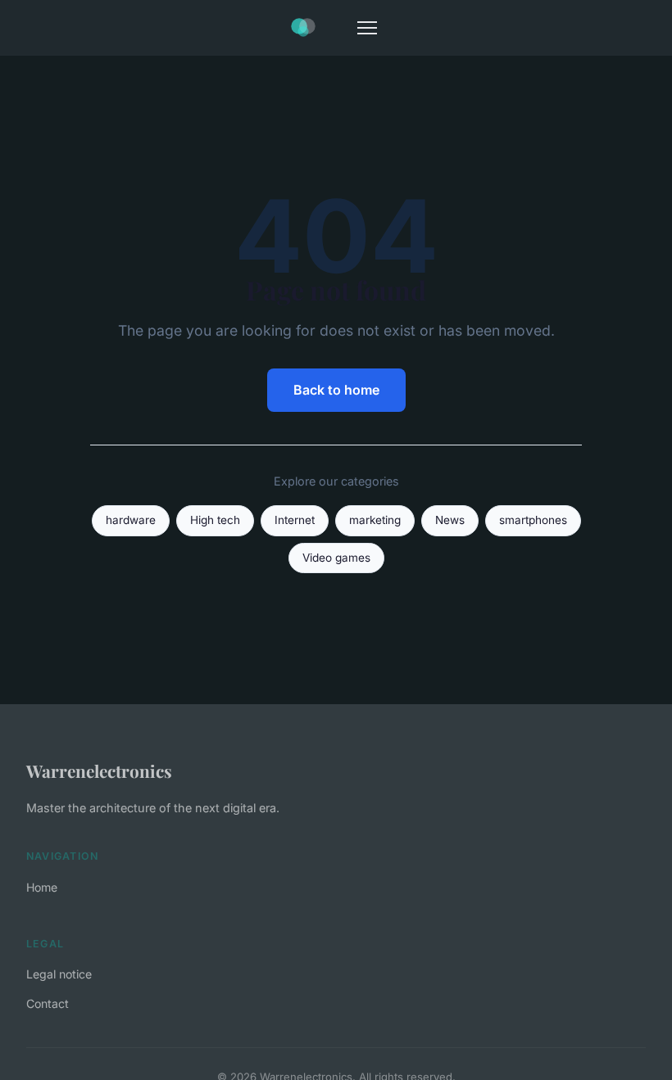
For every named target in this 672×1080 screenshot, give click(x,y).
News (450, 519)
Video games (336, 557)
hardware (131, 519)
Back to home (336, 390)
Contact (47, 1003)
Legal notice (59, 974)
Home (41, 887)
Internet (295, 519)
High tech (215, 519)
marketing (375, 519)
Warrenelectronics (99, 770)
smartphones (533, 519)
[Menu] (367, 28)
